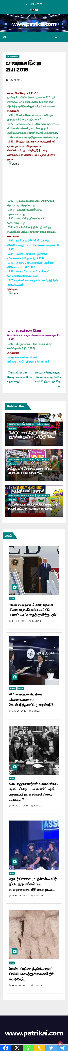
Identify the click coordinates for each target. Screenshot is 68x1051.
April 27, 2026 (20, 806)
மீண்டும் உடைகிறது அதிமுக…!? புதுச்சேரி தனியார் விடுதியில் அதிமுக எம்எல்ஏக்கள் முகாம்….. (32, 436)
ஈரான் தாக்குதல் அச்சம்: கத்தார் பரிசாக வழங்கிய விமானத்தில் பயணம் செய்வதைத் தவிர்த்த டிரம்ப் (33, 609)
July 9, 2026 (19, 621)
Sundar (36, 621)
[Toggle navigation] (63, 37)
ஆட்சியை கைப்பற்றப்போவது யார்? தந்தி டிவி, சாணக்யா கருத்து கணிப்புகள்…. (34, 508)
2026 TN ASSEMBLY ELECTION (21, 424)
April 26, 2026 (20, 895)
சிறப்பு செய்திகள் (12, 56)
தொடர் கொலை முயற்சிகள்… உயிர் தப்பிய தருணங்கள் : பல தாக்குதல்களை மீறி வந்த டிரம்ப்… (33, 884)
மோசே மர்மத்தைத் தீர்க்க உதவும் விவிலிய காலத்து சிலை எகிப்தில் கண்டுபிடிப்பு (31, 973)
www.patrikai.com (34, 24)
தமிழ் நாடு (12, 428)
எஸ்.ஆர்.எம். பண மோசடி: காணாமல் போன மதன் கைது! (19, 377)
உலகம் (12, 599)
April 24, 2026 (20, 985)
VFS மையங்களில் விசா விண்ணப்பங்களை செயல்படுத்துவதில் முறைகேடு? (31, 699)
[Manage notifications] (60, 1043)
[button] (56, 37)
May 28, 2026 (19, 711)
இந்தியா (12, 688)
